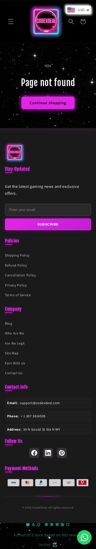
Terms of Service (18, 295)
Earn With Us (15, 363)
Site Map (11, 353)
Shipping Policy (17, 255)
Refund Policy (16, 265)
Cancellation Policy (20, 275)
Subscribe (48, 224)
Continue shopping (48, 102)
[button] (11, 21)
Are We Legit (15, 343)
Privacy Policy (16, 285)
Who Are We (14, 333)
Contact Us (14, 373)
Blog (8, 323)
